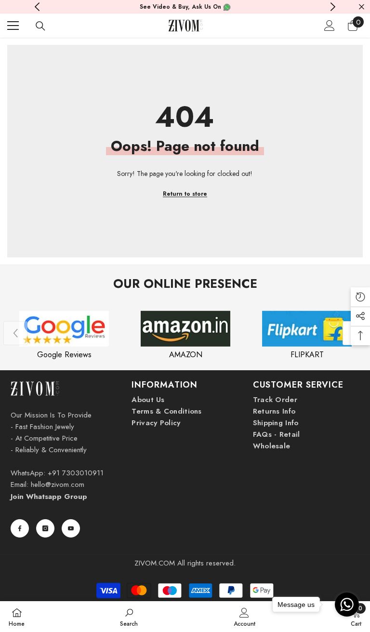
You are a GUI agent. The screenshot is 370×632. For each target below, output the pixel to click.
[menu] (13, 25)
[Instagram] (45, 528)
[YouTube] (71, 528)
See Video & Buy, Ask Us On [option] (181, 6)
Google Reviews (64, 354)
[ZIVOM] (64, 328)
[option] (64, 333)
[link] (129, 616)
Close (361, 7)
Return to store (185, 193)
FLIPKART (307, 354)
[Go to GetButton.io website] (346, 622)
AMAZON (185, 354)
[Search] (40, 26)
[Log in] (329, 25)
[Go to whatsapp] (347, 604)
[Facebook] (20, 528)
